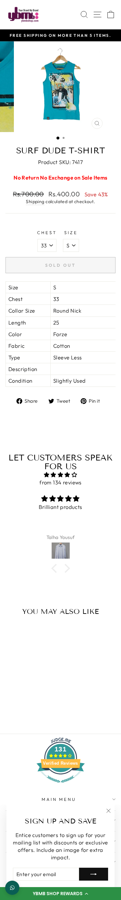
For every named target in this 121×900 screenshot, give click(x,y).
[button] (60, 893)
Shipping (35, 201)
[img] (60, 475)
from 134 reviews (60, 482)
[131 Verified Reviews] (60, 785)
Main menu (59, 799)
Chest (47, 232)
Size (71, 232)
